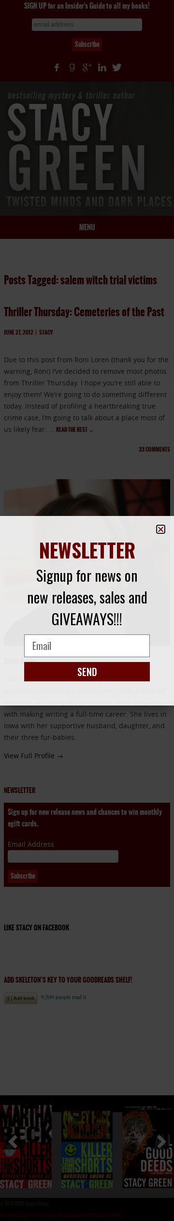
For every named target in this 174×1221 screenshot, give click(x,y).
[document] (87, 610)
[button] (160, 529)
